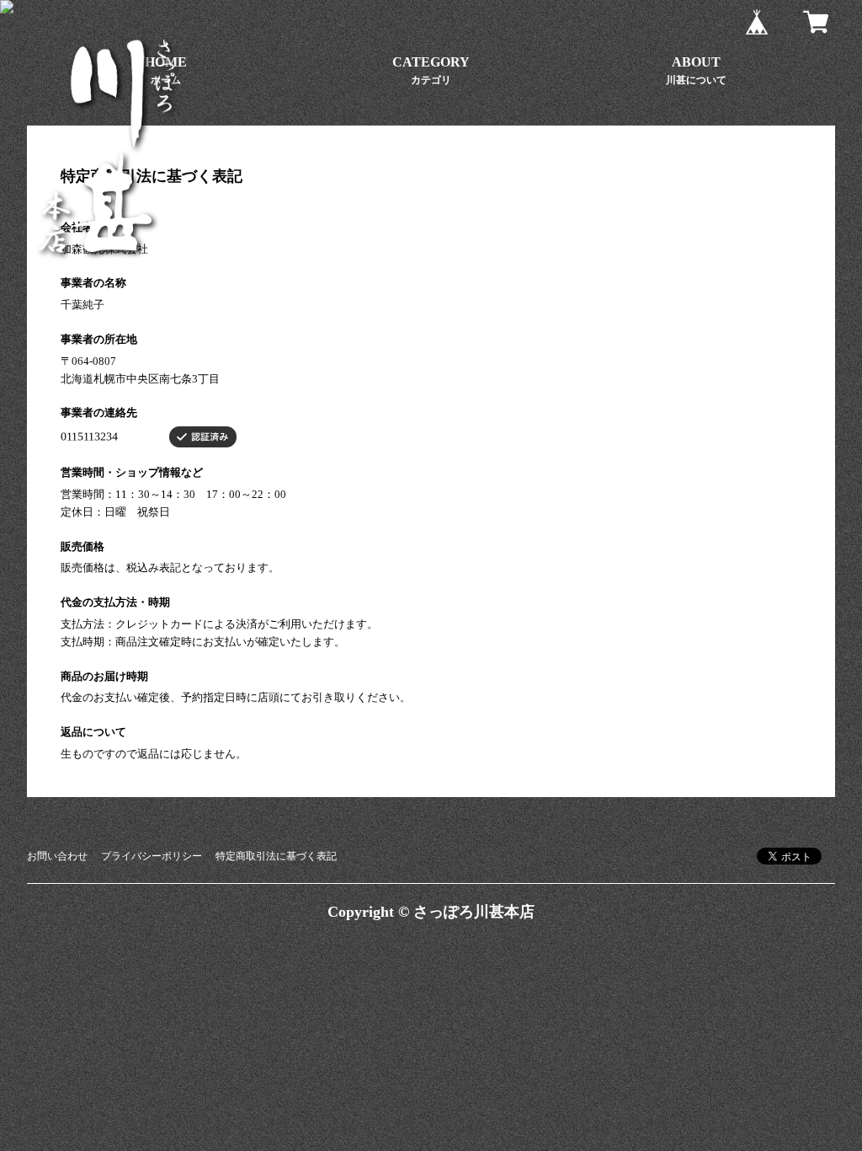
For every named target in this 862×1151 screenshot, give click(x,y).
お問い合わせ (57, 856)
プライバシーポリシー (151, 856)
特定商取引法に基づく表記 (276, 856)
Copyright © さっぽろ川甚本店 (431, 911)
